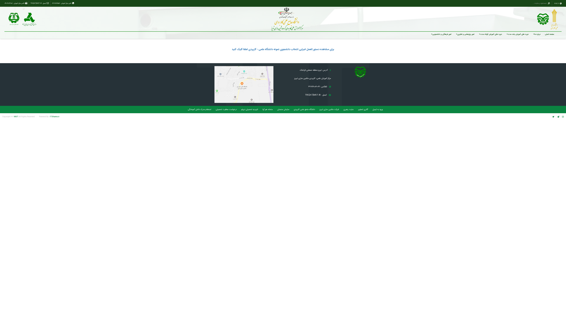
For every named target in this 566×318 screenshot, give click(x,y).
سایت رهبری (348, 109)
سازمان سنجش (283, 109)
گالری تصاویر (363, 109)
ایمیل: (44, 3)
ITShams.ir (54, 116)
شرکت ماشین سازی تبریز (329, 109)
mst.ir (556, 3)
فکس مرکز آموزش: (18, 3)
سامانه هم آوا (268, 109)
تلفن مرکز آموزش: (66, 3)
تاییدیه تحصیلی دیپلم (249, 109)
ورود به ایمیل (377, 109)
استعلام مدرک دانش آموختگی (199, 109)
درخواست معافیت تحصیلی (226, 109)
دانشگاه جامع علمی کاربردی (304, 109)
